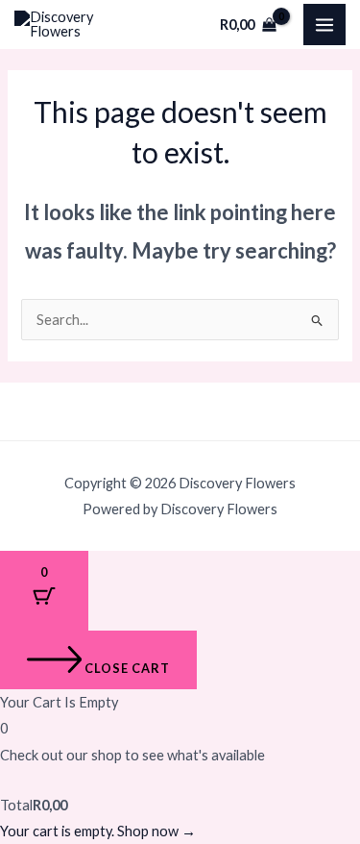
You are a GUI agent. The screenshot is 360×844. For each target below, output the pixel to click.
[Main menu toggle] (324, 25)
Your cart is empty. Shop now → (98, 831)
